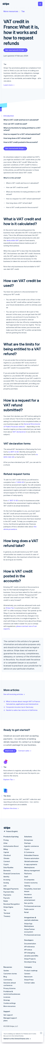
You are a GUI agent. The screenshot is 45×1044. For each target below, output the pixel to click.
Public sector (29, 909)
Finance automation (31, 858)
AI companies (29, 880)
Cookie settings (9, 1003)
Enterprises (28, 840)
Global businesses (31, 861)
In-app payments (30, 864)
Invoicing (6, 880)
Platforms (28, 873)
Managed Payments (11, 889)
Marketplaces (29, 867)
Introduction (8, 116)
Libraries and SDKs (31, 956)
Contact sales (23, 751)
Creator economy (31, 883)
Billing (5, 849)
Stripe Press (29, 980)
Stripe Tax (10, 608)
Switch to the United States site (16, 1038)
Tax (23, 11)
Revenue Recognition (11, 904)
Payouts (6, 898)
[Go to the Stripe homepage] (6, 828)
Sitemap (6, 1000)
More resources (10, 11)
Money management (32, 870)
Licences (6, 997)
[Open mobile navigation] (40, 4)
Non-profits (28, 903)
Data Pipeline (8, 867)
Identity (6, 876)
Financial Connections (11, 873)
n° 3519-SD (19, 482)
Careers (27, 973)
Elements (7, 870)
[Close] (40, 1033)
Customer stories (10, 973)
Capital (6, 852)
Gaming (27, 886)
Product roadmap (30, 970)
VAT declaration (19, 432)
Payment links (8, 892)
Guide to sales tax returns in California (21, 710)
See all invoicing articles (13, 694)
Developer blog (30, 962)
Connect (6, 861)
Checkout (7, 855)
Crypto (6, 864)
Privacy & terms (9, 988)
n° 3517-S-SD (13, 500)
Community (7, 980)
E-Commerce (29, 852)
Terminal (6, 913)
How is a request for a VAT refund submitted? (21, 134)
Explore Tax (8, 779)
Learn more (8, 85)
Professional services (32, 906)
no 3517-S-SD (13, 452)
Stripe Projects (30, 959)
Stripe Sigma (8, 907)
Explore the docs (10, 808)
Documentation (30, 943)
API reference (29, 946)
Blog (5, 977)
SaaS (26, 876)
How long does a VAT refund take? (17, 138)
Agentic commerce (31, 846)
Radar (5, 901)
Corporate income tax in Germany (19, 707)
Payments (7, 895)
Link (5, 886)
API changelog (29, 953)
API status (28, 950)
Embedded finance (31, 855)
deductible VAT (12, 240)
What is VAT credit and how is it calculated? (21, 120)
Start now (9, 751)
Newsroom (28, 977)
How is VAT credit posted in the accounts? (20, 142)
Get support (8, 1015)
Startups (27, 843)
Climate (6, 858)
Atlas (5, 843)
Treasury (6, 916)
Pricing (6, 840)
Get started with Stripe (14, 50)
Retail (26, 912)
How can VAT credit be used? (15, 124)
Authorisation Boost (11, 846)
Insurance (28, 894)
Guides (6, 970)
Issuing (6, 883)
